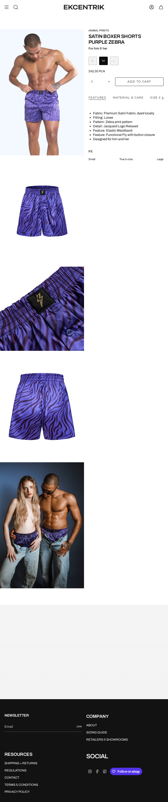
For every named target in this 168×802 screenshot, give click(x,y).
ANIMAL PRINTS (99, 30)
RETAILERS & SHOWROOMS (107, 739)
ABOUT (91, 725)
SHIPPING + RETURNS (21, 763)
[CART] (161, 7)
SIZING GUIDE (96, 732)
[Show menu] (6, 7)
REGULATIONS (15, 770)
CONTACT (12, 777)
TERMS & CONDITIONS (21, 784)
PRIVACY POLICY (17, 791)
